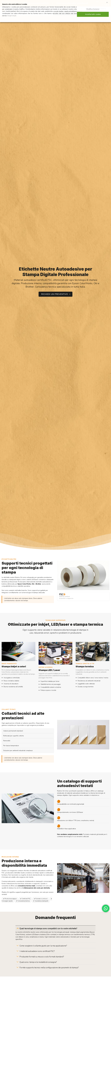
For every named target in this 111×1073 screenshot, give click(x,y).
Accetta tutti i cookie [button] (93, 14)
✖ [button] (107, 2)
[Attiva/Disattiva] (18, 928)
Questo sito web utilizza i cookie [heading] (14, 4)
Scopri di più (11, 16)
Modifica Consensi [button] (92, 9)
